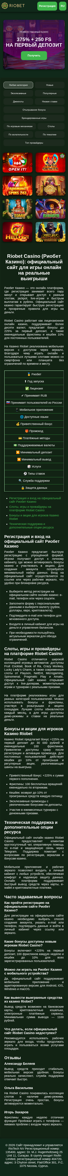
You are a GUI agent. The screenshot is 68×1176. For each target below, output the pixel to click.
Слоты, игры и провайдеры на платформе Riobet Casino (30, 508)
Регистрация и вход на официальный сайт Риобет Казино (35, 500)
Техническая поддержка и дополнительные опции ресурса (31, 525)
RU (63, 6)
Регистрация (47, 6)
